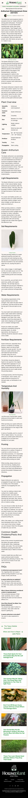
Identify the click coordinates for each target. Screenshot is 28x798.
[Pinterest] (15, 785)
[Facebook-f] (10, 785)
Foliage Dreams (12, 252)
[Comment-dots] (17, 785)
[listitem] (14, 649)
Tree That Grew (12, 414)
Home (3, 6)
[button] (2, 3)
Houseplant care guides (13, 6)
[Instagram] (12, 785)
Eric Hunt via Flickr (12, 59)
